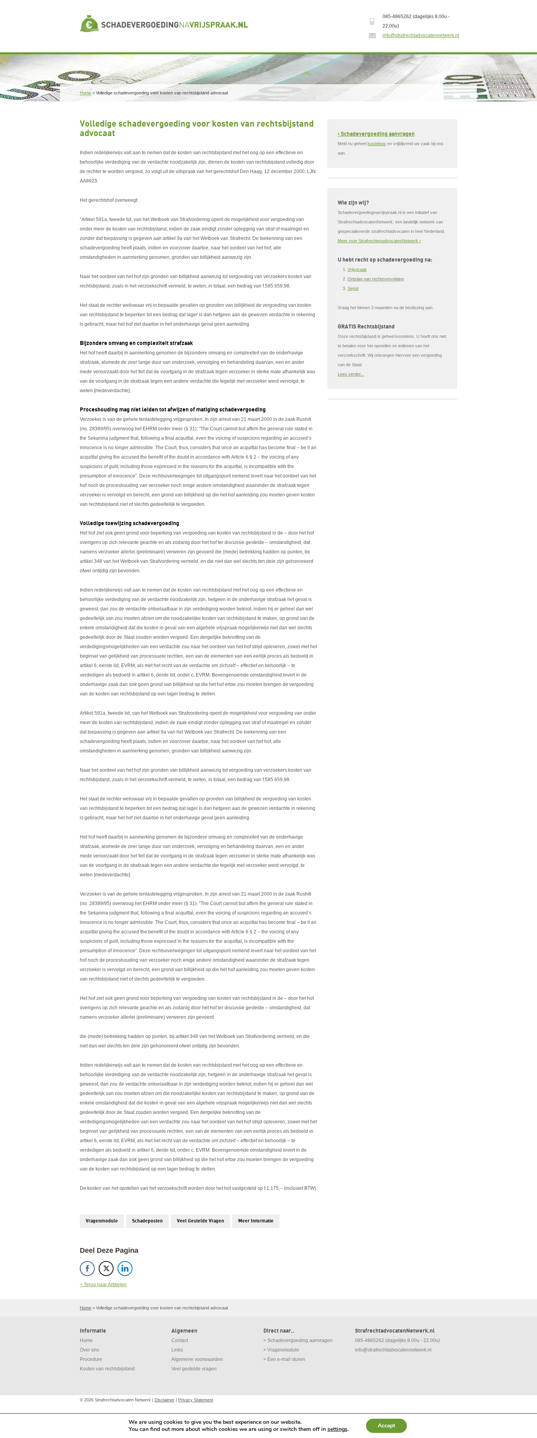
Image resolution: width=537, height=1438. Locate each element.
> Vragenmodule (281, 1350)
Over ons (89, 1350)
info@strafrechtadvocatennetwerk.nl (421, 35)
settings (337, 1429)
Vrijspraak (357, 269)
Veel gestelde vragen (194, 1369)
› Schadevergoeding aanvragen (376, 134)
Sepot (353, 288)
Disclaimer (164, 1399)
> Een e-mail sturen (284, 1359)
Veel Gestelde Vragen (200, 1221)
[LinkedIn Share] (125, 1268)
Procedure (91, 1359)
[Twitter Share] (106, 1268)
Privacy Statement (195, 1399)
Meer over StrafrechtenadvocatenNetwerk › (379, 240)
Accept (386, 1425)
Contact (179, 1340)
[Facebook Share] (87, 1268)
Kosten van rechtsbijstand (107, 1369)
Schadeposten (147, 1221)
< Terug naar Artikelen (103, 1284)
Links (177, 1350)
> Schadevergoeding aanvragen (298, 1340)
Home (85, 92)
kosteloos (377, 143)
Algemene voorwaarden (197, 1359)
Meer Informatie (256, 1221)
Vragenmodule (102, 1221)
